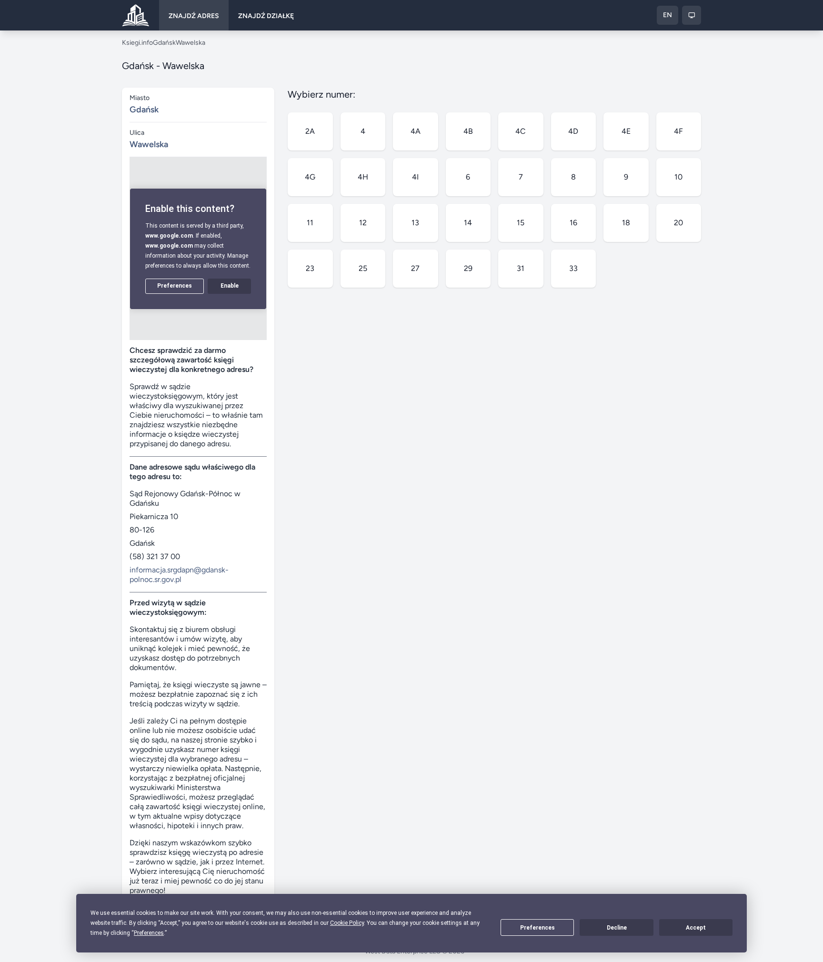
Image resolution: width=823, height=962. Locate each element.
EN (667, 15)
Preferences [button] (149, 933)
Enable (230, 285)
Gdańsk (164, 43)
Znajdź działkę (266, 16)
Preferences (537, 927)
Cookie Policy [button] (347, 923)
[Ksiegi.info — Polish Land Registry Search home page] (136, 15)
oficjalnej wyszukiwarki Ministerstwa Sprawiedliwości (187, 787)
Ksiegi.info (137, 43)
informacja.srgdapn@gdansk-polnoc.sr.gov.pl (179, 574)
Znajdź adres (194, 16)
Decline (617, 927)
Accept (696, 927)
